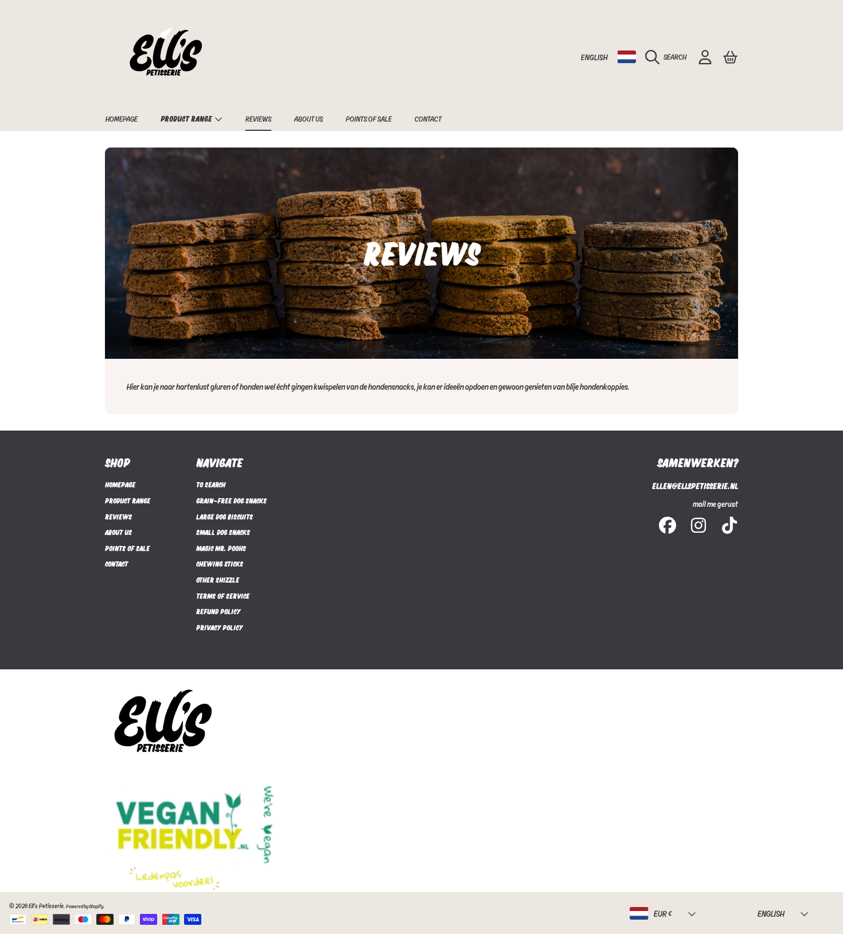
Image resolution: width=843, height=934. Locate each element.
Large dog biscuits (224, 516)
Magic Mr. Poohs (221, 548)
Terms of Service (222, 595)
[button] (668, 56)
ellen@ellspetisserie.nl (695, 485)
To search (210, 484)
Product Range (187, 118)
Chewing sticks (219, 563)
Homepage (120, 484)
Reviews (118, 516)
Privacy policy (219, 627)
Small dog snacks (223, 532)
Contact (116, 563)
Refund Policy (218, 611)
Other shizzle (217, 579)
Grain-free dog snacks (231, 500)
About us (118, 532)
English (594, 57)
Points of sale (127, 548)
